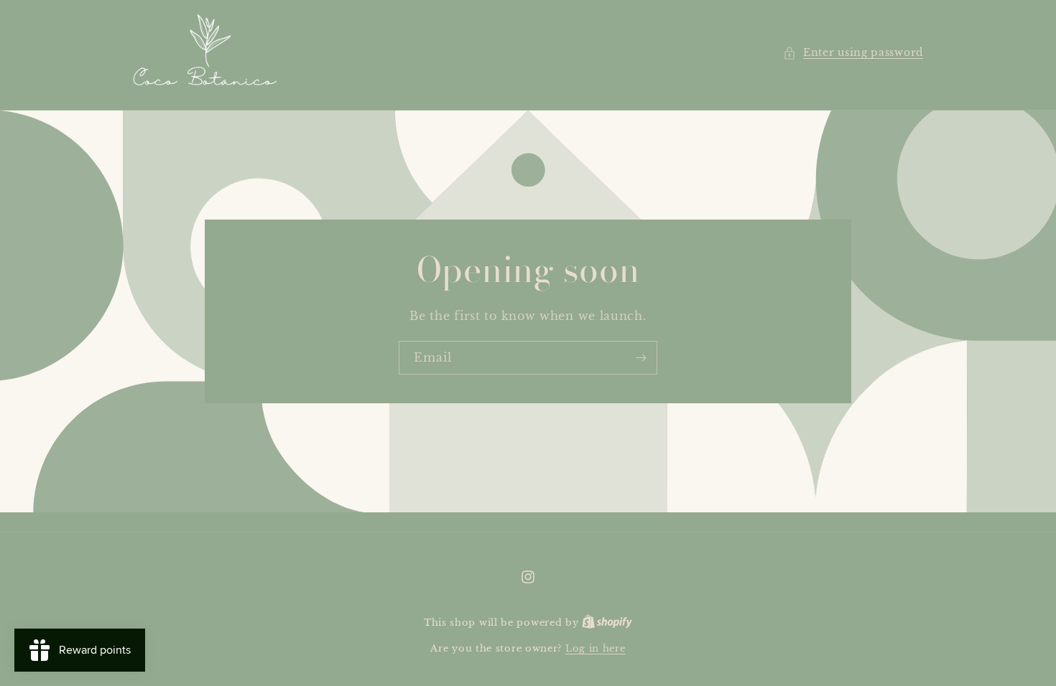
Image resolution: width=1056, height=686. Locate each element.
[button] (853, 53)
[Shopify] (607, 622)
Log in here (595, 648)
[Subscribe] (641, 358)
